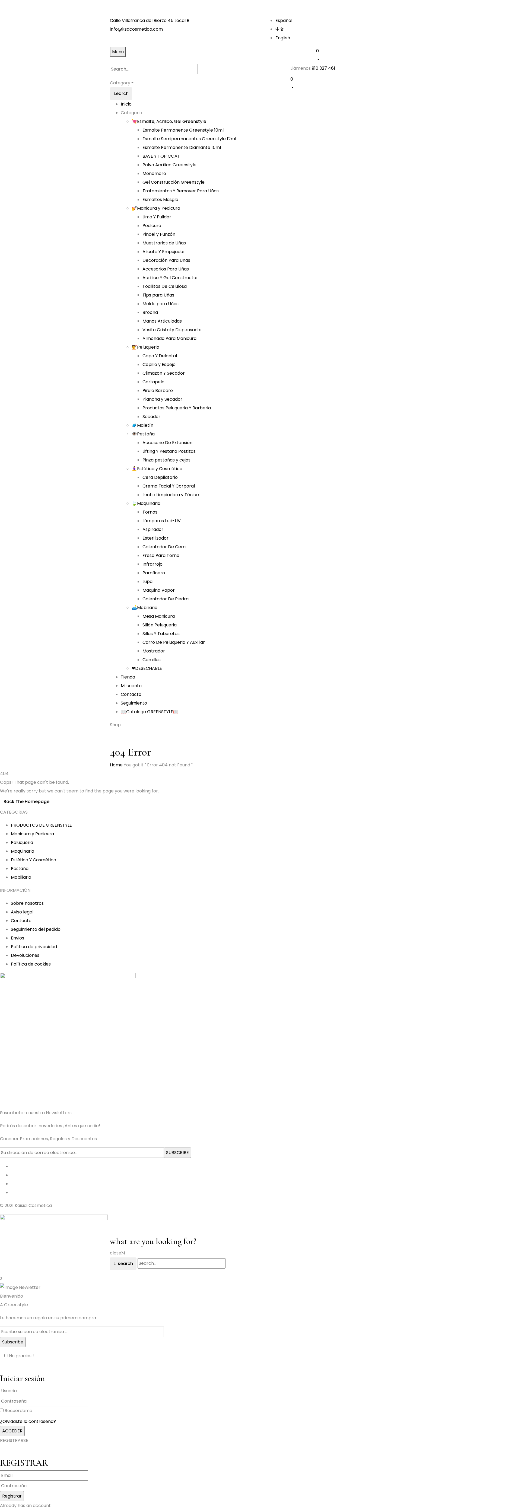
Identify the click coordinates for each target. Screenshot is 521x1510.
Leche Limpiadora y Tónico (170, 495)
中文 (279, 29)
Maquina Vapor (158, 590)
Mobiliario (21, 877)
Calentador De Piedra (165, 599)
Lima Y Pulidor (156, 217)
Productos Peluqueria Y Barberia (176, 408)
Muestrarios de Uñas (164, 243)
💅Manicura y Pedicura (156, 208)
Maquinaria (22, 851)
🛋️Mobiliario (144, 607)
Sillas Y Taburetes (161, 633)
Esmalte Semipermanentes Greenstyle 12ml (189, 139)
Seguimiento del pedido (36, 929)
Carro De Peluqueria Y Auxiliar (173, 642)
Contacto (21, 921)
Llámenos (300, 68)
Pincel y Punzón (158, 234)
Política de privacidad (34, 947)
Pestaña (19, 868)
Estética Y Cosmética (33, 860)
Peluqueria (22, 842)
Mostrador (153, 651)
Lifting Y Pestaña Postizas (169, 451)
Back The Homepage (26, 801)
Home (116, 765)
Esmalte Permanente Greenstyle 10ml (183, 130)
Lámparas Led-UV (161, 521)
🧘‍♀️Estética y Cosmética (157, 469)
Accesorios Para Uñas (165, 269)
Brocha (150, 312)
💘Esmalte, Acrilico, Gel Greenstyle (169, 121)
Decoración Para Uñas (166, 260)
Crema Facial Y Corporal (168, 486)
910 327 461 (323, 68)
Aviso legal (22, 912)
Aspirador (152, 529)
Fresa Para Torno (160, 555)
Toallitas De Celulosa (164, 286)
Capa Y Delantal (159, 356)
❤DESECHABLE (147, 668)
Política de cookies (31, 964)
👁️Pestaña (143, 434)
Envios (17, 938)
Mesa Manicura (158, 616)
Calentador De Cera (164, 547)
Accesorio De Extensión (167, 442)
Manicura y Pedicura (32, 834)
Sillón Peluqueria (159, 625)
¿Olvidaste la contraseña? (28, 1421)
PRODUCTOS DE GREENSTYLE (41, 825)
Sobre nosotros (27, 903)
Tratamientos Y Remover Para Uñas (180, 191)
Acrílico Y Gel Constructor (170, 278)
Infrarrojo (152, 564)
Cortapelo (153, 382)
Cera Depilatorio (160, 477)
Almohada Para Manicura (169, 338)
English (282, 38)
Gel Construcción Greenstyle (173, 182)
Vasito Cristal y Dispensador (172, 330)
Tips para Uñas (158, 295)
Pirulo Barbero (157, 390)
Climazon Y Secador (163, 373)
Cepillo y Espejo (159, 364)
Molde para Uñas (160, 304)
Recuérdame (18, 1410)
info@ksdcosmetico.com (136, 29)
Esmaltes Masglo (160, 199)
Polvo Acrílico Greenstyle (169, 165)
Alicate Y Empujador (163, 252)
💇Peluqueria (145, 347)
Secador (151, 416)
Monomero (154, 173)
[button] (363, 55)
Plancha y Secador (162, 399)
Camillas (151, 660)
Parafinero (153, 573)
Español (283, 20)
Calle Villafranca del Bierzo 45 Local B (149, 20)
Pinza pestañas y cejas (166, 460)
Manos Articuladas (162, 321)
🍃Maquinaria (146, 503)
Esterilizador (155, 538)
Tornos (149, 512)
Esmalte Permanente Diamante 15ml (181, 147)
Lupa (147, 581)
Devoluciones (25, 955)
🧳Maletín (142, 425)
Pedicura (151, 225)
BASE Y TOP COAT (161, 156)
